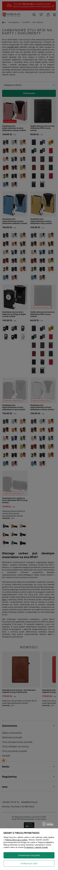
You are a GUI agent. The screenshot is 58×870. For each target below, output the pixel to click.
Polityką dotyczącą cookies (16, 840)
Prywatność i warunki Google (36, 847)
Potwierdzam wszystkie (29, 855)
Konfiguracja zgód (29, 863)
